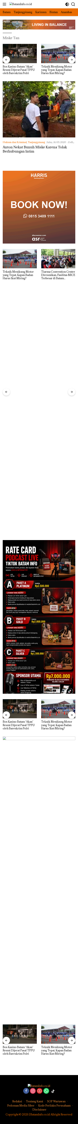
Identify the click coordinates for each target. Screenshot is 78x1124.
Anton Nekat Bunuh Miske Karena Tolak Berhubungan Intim (35, 149)
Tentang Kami (34, 1101)
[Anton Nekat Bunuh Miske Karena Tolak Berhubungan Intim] (39, 109)
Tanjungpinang (36, 142)
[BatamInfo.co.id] (20, 4)
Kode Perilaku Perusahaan (54, 1105)
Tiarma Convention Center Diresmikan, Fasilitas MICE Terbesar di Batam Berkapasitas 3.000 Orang (58, 275)
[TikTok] (53, 1091)
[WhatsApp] (46, 1091)
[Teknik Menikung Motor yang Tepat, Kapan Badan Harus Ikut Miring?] (58, 53)
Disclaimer (39, 1109)
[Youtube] (39, 1091)
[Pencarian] (73, 4)
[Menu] (5, 4)
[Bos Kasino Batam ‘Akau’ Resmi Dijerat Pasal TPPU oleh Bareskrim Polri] (20, 53)
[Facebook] (26, 1091)
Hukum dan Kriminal (15, 142)
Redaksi (17, 1101)
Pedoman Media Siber (20, 1105)
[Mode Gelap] (67, 4)
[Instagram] (33, 1091)
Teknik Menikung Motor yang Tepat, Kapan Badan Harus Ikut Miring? (56, 70)
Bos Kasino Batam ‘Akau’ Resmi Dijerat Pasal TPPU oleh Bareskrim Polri (19, 70)
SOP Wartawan (56, 1101)
